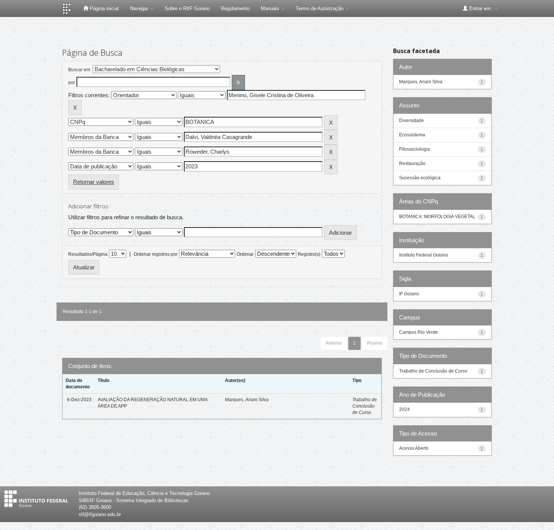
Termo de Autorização (320, 8)
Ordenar (245, 254)
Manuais (271, 8)
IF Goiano (409, 293)
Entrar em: (481, 8)
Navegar (140, 8)
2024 (404, 409)
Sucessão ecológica (420, 177)
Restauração (412, 163)
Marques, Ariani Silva (247, 399)
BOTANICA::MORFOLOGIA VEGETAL (437, 216)
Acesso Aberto (414, 448)
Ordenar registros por (156, 254)
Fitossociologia (414, 149)
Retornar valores (93, 182)
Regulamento (235, 8)
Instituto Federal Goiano (423, 255)
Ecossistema (412, 134)
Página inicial (103, 8)
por (71, 82)
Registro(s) (309, 254)
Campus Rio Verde (418, 332)
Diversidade (411, 120)
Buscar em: (79, 69)
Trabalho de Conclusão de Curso (364, 406)
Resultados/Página (87, 254)
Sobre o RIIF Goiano (187, 8)
